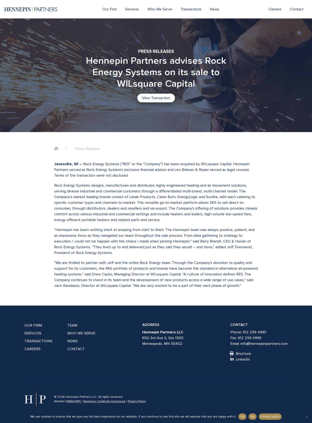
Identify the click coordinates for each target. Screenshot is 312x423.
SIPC (78, 401)
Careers (274, 9)
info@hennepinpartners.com (264, 343)
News (214, 9)
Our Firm (110, 9)
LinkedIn (243, 359)
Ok (242, 416)
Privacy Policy (137, 401)
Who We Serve (160, 9)
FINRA (70, 401)
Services (132, 9)
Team (72, 325)
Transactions (191, 9)
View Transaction (156, 98)
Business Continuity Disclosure (104, 401)
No (253, 416)
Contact (297, 9)
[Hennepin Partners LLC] (30, 9)
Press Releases (87, 148)
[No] (307, 417)
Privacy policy (270, 416)
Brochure (243, 353)
